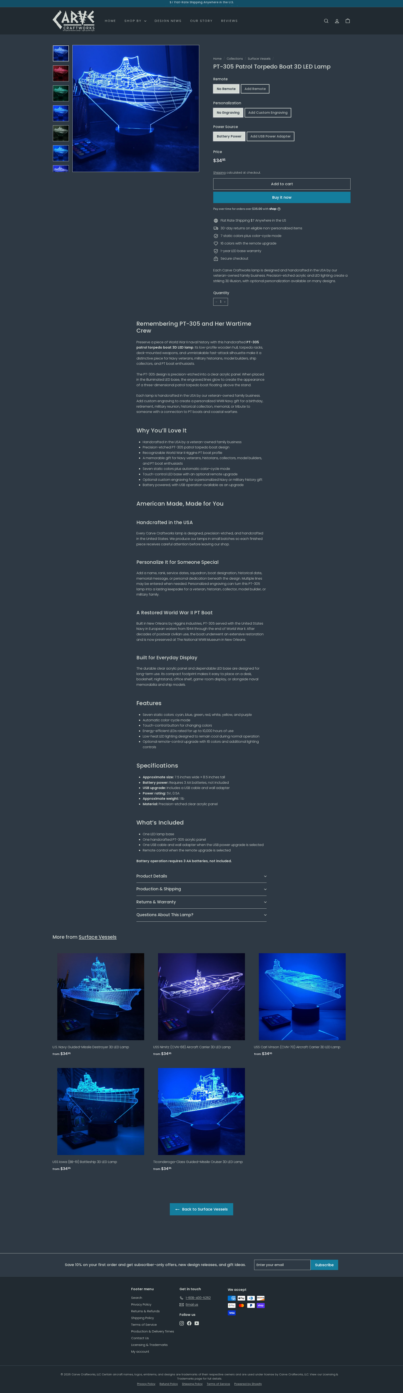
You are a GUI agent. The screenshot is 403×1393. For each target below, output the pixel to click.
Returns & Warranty (156, 902)
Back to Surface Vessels (205, 1209)
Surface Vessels (259, 59)
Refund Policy (169, 1384)
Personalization (227, 103)
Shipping (219, 173)
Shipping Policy (142, 1318)
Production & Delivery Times (152, 1331)
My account (140, 1351)
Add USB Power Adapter (270, 136)
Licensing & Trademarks (149, 1345)
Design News (168, 21)
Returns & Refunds (145, 1311)
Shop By (133, 21)
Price (217, 151)
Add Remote (255, 88)
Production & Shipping (158, 889)
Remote (220, 79)
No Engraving (228, 112)
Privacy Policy (141, 1304)
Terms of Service (144, 1324)
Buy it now (282, 197)
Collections (235, 59)
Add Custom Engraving (268, 112)
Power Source (225, 126)
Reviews (229, 21)
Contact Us (140, 1338)
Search (136, 1297)
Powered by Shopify (248, 1384)
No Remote (226, 88)
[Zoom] (136, 108)
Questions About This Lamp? (164, 915)
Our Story (201, 21)
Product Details (151, 876)
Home (110, 21)
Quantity (221, 292)
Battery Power (229, 136)
